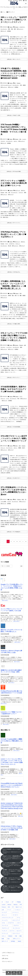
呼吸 (9, 29)
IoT (12, 902)
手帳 (12, 29)
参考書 (9, 295)
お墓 (25, 345)
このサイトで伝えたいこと (8, 952)
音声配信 (9, 31)
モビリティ (19, 930)
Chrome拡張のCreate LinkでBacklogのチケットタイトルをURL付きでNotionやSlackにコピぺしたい (11, 785)
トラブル (9, 501)
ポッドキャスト (4, 29)
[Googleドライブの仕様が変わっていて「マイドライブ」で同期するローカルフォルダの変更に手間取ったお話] (12, 580)
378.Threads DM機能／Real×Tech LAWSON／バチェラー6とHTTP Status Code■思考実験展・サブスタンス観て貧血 (14, 129)
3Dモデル (23, 190)
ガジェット (3, 398)
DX (15, 499)
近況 (8, 938)
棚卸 (21, 295)
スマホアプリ (22, 27)
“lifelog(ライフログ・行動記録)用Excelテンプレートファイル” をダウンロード (12, 857)
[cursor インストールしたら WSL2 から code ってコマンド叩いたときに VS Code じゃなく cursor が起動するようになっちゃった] (12, 755)
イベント (9, 909)
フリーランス (5, 925)
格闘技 (19, 447)
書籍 (25, 192)
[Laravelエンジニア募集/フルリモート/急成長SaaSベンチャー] (12, 708)
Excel (7, 902)
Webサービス (19, 907)
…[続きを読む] (4, 600)
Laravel (3, 904)
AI (15, 83)
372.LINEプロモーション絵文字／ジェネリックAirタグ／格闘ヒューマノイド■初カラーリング (14, 438)
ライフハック (5, 933)
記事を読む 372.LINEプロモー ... (14, 478)
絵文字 (23, 447)
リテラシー (21, 192)
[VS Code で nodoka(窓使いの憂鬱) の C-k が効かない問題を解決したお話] (12, 735)
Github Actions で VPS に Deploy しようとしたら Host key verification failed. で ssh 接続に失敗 (11, 827)
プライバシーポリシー (7, 961)
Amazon (16, 345)
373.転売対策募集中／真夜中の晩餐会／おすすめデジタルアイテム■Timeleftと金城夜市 (14, 389)
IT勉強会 (19, 902)
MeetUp (15, 904)
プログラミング (5, 928)
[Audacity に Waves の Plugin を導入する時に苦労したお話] (12, 646)
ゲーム (7, 398)
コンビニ (24, 139)
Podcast (11, 27)
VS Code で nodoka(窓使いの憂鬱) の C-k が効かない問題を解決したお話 (12, 740)
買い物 (9, 245)
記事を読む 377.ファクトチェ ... (14, 222)
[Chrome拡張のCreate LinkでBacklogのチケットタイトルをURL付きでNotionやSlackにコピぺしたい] (12, 779)
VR (25, 499)
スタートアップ (16, 920)
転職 (3, 938)
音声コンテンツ (20, 29)
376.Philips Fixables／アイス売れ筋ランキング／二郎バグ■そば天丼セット (13, 234)
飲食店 (19, 941)
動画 (21, 347)
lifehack (9, 904)
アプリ (6, 243)
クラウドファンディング (7, 917)
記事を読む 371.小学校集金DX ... (14, 531)
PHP (21, 904)
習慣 (15, 29)
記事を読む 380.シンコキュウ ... (14, 59)
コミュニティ (5, 920)
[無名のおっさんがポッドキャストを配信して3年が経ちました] (12, 626)
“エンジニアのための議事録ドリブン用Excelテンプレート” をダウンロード (11, 864)
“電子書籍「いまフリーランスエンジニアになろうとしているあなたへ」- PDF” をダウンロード (12, 888)
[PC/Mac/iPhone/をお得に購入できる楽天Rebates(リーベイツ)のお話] (12, 687)
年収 (16, 936)
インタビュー (17, 909)
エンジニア (4, 912)
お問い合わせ (5, 958)
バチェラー (3, 141)
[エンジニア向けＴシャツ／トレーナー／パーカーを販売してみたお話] (12, 605)
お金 (3, 909)
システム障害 (3, 501)
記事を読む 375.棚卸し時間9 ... (14, 323)
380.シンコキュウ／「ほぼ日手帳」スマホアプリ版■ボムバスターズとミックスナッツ (14, 19)
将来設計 (10, 936)
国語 (13, 295)
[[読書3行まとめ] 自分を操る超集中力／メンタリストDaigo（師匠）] (12, 666)
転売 (18, 398)
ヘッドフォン (9, 347)
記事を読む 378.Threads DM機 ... (14, 171)
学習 (21, 85)
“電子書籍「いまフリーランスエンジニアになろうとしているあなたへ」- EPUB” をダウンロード (12, 872)
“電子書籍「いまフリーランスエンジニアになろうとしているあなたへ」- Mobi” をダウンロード (12, 880)
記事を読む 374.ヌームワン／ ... (14, 377)
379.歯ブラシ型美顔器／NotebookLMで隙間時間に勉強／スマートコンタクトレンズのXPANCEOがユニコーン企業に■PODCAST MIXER (14, 73)
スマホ (3, 922)
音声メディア (3, 31)
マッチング (4, 930)
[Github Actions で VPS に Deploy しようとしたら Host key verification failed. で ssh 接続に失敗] (12, 822)
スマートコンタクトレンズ (6, 85)
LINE (20, 445)
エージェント (15, 912)
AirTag (16, 445)
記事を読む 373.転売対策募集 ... (14, 426)
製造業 (24, 295)
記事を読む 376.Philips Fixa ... (14, 272)
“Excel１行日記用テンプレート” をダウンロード (11, 851)
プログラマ (16, 925)
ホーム (3, 12)
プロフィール (5, 955)
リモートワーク (16, 933)
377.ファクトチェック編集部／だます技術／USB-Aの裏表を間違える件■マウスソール (14, 183)
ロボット (15, 141)
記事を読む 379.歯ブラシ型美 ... (14, 115)
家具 (16, 295)
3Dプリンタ (17, 190)
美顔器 (24, 85)
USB (9, 192)
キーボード (15, 915)
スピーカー (3, 347)
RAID (23, 499)
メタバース (11, 930)
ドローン (19, 922)
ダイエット (18, 243)
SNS (20, 139)
